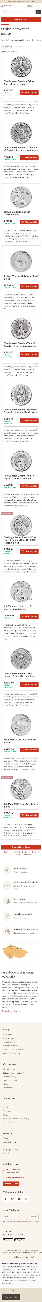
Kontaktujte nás (11, 1184)
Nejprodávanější (17, 40)
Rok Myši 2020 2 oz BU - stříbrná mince (20, 805)
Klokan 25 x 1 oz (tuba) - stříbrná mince (20, 277)
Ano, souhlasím (11, 1297)
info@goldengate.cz (15, 1177)
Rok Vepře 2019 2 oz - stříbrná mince (19, 741)
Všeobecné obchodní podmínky (16, 1119)
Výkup (5, 1084)
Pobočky (6, 1111)
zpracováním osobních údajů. (29, 1222)
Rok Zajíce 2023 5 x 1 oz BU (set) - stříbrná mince (18, 607)
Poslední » (28, 855)
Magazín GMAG (9, 1142)
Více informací (7, 1283)
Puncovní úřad (9, 1122)
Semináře (7, 1153)
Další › (18, 855)
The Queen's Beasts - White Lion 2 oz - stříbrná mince (18, 477)
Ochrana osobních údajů (24, 1257)
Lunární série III (9, 1042)
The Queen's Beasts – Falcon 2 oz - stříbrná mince (19, 82)
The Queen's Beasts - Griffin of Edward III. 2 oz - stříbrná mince (20, 411)
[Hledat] (38, 12)
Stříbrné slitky (8, 1038)
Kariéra (5, 1115)
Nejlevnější (30, 40)
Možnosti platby (9, 1077)
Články (5, 1138)
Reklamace (7, 1088)
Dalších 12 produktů (21, 847)
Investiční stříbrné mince (13, 1049)
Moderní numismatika (11, 1053)
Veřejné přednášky (10, 1149)
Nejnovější (5, 40)
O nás (5, 1104)
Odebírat (33, 1217)
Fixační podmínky (10, 1080)
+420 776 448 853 (14, 1)
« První (5, 852)
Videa (5, 1146)
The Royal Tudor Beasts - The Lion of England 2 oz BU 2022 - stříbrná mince (20, 540)
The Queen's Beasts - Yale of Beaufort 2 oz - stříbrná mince (19, 344)
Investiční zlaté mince (11, 1046)
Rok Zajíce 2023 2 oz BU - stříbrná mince (17, 213)
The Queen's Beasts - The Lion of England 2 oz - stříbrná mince (20, 149)
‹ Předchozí (15, 852)
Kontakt (6, 1107)
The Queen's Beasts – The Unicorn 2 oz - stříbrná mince (19, 675)
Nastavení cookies (9, 1291)
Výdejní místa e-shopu (12, 1069)
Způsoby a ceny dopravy (13, 1073)
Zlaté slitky (7, 1035)
